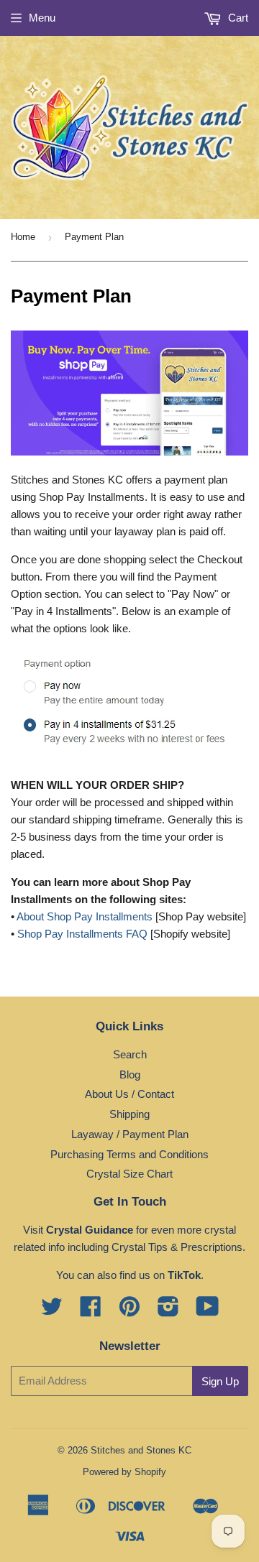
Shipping (129, 1114)
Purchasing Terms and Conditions (129, 1154)
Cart (236, 17)
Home (23, 236)
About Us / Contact (129, 1094)
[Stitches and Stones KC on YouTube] (207, 1311)
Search (130, 1054)
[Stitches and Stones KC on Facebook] (90, 1311)
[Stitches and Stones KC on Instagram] (168, 1311)
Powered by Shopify (124, 1471)
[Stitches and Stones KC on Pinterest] (129, 1311)
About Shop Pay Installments (85, 916)
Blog (129, 1074)
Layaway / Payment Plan (129, 1134)
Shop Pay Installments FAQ (82, 934)
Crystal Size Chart (129, 1174)
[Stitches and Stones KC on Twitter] (52, 1311)
